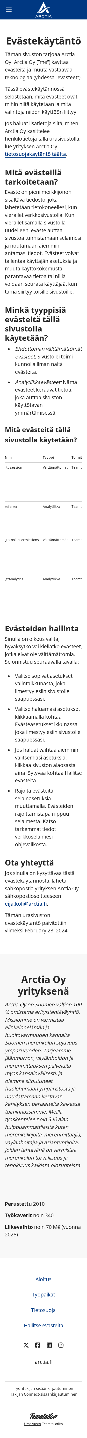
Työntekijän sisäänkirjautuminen (43, 1388)
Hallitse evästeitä (43, 1325)
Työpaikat (43, 1294)
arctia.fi (43, 1361)
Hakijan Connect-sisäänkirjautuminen (43, 1394)
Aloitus (43, 1279)
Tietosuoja (43, 1310)
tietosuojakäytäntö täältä (35, 154)
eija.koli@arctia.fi (26, 903)
